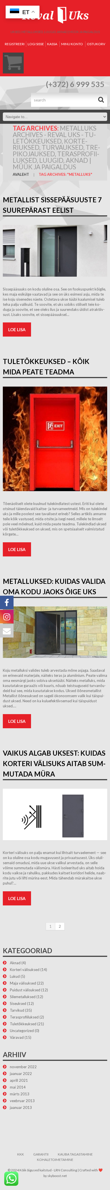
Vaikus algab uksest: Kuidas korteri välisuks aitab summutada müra (54, 763)
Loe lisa (17, 329)
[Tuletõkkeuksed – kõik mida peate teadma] (55, 439)
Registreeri (15, 44)
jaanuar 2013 (21, 1107)
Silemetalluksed (23, 996)
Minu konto (72, 44)
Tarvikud (17, 1010)
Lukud (15, 976)
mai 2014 (18, 1087)
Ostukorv (96, 44)
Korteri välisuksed (24, 969)
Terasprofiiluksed (24, 1017)
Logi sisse (36, 44)
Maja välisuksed (23, 983)
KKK (20, 1154)
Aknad (15, 963)
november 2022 (23, 1067)
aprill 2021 (19, 1080)
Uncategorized (22, 1030)
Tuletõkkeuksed (23, 1024)
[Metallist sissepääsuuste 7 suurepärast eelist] (55, 251)
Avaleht (21, 174)
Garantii (41, 1154)
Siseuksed (18, 1003)
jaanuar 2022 (21, 1073)
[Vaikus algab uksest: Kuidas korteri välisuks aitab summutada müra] (55, 814)
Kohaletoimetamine (55, 1160)
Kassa (52, 44)
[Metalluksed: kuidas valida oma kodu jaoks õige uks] (55, 632)
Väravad (17, 1037)
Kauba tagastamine (75, 1154)
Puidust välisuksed (25, 990)
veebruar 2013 (22, 1100)
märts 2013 (19, 1094)
